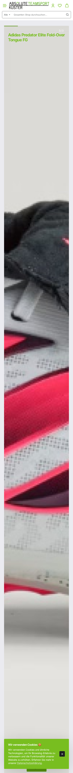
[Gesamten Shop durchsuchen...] (67, 14)
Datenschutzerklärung (29, 763)
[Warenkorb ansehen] (66, 5)
